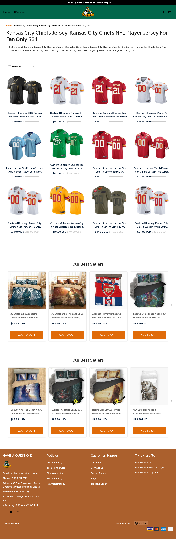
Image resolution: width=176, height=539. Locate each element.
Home (9, 25)
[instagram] (18, 511)
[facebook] (5, 511)
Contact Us (97, 468)
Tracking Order (99, 484)
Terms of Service (56, 468)
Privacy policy (54, 462)
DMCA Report (123, 523)
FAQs (93, 478)
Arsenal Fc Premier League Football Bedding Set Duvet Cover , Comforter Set (107, 316)
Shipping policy (55, 473)
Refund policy (54, 478)
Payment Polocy (56, 484)
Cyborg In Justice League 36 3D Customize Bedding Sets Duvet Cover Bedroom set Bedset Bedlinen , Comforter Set (67, 412)
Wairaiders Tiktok (144, 462)
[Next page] (172, 306)
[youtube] (12, 511)
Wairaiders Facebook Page (149, 467)
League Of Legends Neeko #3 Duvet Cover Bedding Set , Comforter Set (149, 316)
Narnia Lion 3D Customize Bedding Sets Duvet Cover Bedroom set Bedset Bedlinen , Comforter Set (106, 412)
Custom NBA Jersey (14, 12)
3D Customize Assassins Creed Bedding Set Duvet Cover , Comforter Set (24, 316)
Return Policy (98, 473)
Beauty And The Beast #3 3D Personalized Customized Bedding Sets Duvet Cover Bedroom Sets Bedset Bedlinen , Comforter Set (26, 412)
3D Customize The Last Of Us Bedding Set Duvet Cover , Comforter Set (67, 316)
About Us (96, 462)
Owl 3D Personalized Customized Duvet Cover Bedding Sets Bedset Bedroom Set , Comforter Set (149, 412)
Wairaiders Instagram (146, 472)
